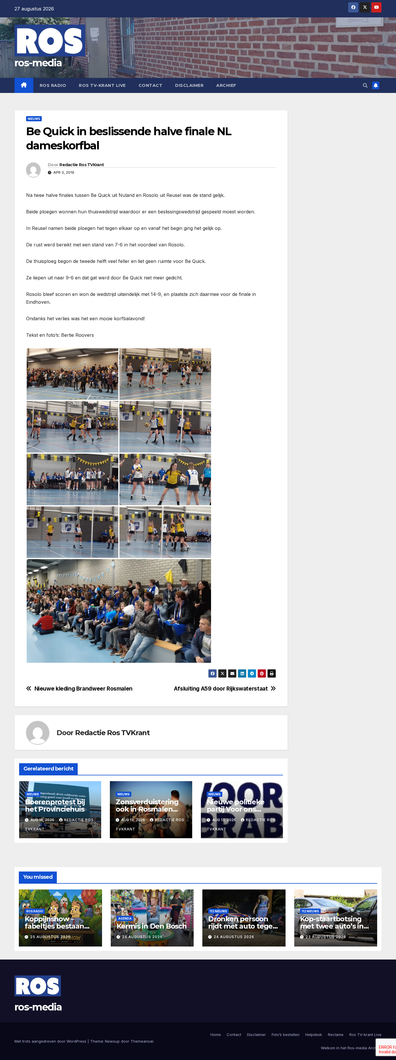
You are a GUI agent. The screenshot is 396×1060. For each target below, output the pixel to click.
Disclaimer (189, 85)
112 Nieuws (218, 911)
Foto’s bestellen (285, 1034)
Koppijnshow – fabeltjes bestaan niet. (54, 926)
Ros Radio (53, 85)
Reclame (336, 1034)
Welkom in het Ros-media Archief (351, 1048)
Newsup (112, 1041)
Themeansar (141, 1041)
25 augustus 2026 (50, 937)
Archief (226, 85)
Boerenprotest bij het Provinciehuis (55, 805)
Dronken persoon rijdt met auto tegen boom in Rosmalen (242, 926)
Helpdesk (313, 1034)
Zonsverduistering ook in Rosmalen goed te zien (147, 809)
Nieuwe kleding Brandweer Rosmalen (83, 688)
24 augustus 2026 (142, 937)
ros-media (38, 63)
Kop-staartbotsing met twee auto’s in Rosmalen (332, 926)
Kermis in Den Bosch (152, 926)
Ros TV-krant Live (102, 85)
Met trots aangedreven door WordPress (51, 1041)
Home (215, 1034)
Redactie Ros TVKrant (81, 164)
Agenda (125, 918)
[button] (365, 85)
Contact (151, 85)
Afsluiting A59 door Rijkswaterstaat (221, 688)
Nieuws (34, 118)
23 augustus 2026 (326, 937)
